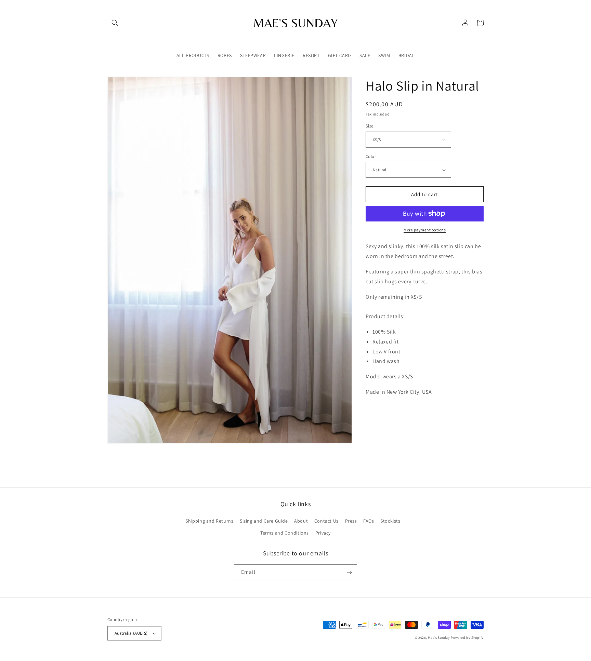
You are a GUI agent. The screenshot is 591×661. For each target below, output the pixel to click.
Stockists (390, 521)
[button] (114, 22)
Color (371, 156)
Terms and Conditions (284, 533)
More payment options (425, 229)
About (301, 521)
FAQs (368, 521)
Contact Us (326, 521)
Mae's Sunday (439, 637)
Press (351, 521)
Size (369, 126)
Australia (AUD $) (131, 633)
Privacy (323, 533)
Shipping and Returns (209, 521)
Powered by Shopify (467, 637)
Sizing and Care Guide (264, 521)
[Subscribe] (349, 572)
